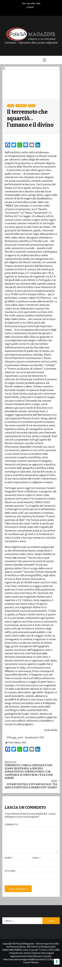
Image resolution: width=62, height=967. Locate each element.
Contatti (30, 7)
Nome (9, 857)
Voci (31, 106)
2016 (11, 106)
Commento (12, 824)
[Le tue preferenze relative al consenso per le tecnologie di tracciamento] (57, 962)
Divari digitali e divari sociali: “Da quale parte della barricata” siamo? (31, 784)
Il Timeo (21, 106)
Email (36, 857)
